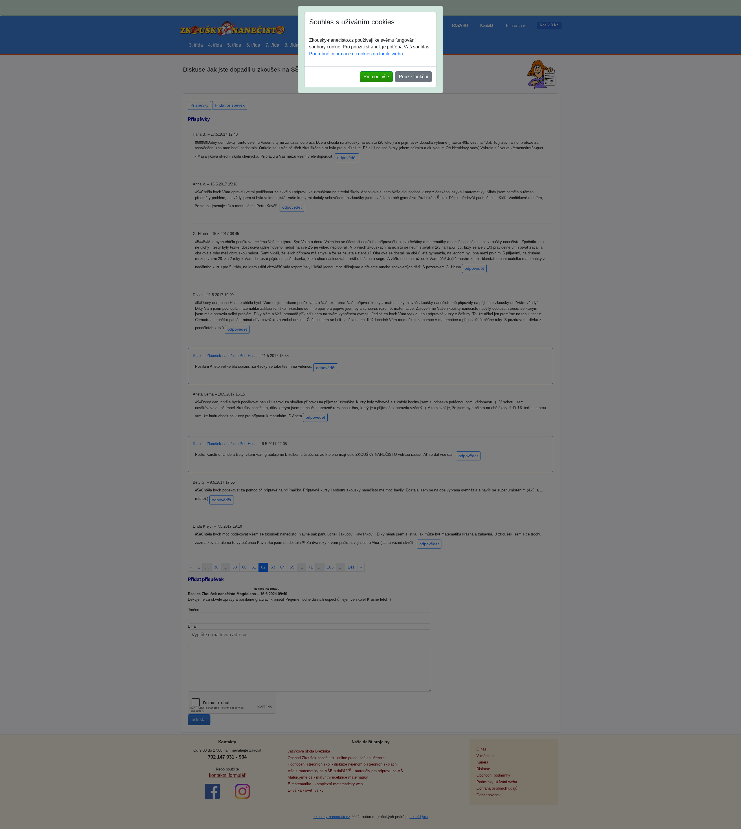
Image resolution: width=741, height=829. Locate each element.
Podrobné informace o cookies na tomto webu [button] (356, 53)
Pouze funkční (413, 76)
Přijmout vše (376, 76)
